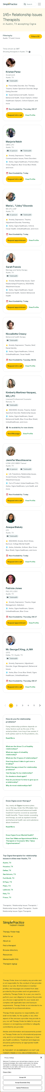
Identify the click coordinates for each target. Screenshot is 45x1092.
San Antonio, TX (9, 874)
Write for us (8, 936)
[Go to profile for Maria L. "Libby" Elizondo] (22, 197)
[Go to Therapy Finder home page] (10, 4)
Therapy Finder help (11, 932)
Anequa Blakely (14, 527)
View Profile (30, 115)
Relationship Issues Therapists (24, 905)
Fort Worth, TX (8, 878)
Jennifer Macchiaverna (18, 460)
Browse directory (10, 950)
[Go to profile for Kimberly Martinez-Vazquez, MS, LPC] (22, 383)
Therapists (7, 905)
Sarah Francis (13, 266)
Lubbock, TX (8, 890)
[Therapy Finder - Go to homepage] (21, 924)
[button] (22, 88)
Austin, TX (7, 863)
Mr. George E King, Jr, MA (19, 649)
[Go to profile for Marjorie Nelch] (22, 133)
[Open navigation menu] (39, 4)
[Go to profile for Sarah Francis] (22, 258)
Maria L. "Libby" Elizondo (19, 205)
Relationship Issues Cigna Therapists (17, 908)
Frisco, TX (7, 897)
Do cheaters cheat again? (16, 776)
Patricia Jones (14, 588)
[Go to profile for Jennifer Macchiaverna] (22, 451)
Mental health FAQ (10, 959)
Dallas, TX (7, 870)
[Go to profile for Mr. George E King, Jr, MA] (22, 640)
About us (7, 941)
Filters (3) (35, 36)
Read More (10, 738)
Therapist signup (10, 964)
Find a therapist (9, 945)
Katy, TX (6, 893)
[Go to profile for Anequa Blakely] (22, 518)
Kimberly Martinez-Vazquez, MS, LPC (21, 394)
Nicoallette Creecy (16, 333)
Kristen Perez (13, 71)
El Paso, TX (7, 882)
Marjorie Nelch (14, 141)
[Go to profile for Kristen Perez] (22, 63)
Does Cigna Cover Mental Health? (20, 835)
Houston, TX (8, 866)
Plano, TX (7, 886)
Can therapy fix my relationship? (19, 773)
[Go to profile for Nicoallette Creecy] (22, 325)
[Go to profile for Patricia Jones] (22, 579)
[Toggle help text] (29, 51)
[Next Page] (40, 705)
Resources (7, 955)
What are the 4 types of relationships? (22, 758)
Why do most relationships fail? (19, 785)
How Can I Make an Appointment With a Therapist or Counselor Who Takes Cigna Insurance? (22, 840)
